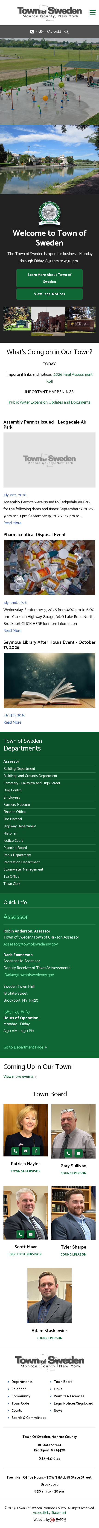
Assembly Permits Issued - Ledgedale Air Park (44, 424)
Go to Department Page (23, 1047)
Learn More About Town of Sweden (49, 278)
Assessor (15, 917)
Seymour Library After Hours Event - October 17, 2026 (49, 645)
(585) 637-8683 (16, 1012)
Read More (12, 523)
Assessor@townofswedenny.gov (30, 944)
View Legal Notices (49, 294)
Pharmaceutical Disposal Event (34, 535)
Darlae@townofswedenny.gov (29, 974)
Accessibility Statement (49, 1513)
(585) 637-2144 (48, 31)
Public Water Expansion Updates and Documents (49, 402)
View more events (18, 1077)
